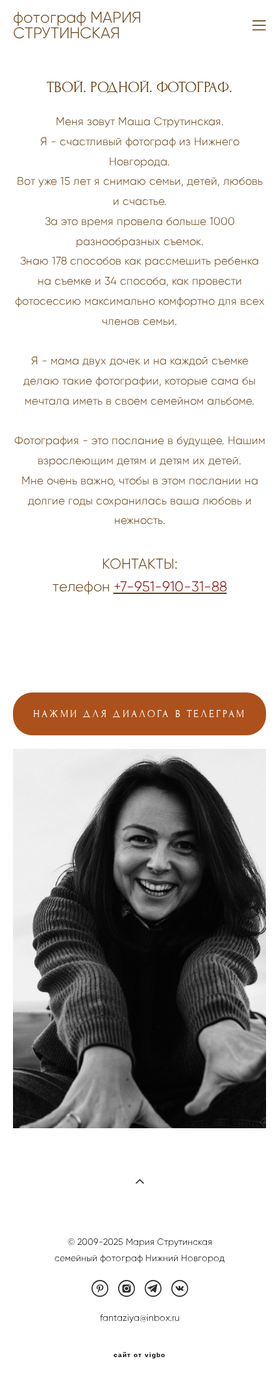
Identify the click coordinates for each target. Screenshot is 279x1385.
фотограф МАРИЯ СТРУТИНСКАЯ (77, 25)
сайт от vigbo (139, 1355)
